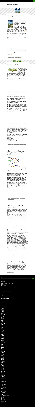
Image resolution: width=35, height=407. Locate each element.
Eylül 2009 (2, 359)
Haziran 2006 (3, 376)
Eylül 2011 (2, 340)
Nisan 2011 (2, 344)
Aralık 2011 (2, 338)
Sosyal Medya (3, 399)
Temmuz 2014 (3, 314)
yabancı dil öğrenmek (18, 57)
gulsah (2, 298)
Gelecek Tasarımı (3, 384)
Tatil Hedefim (12, 16)
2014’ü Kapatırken (3, 285)
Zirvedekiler (2, 402)
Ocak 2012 (2, 337)
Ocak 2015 (2, 310)
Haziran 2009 (3, 361)
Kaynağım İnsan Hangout (4, 388)
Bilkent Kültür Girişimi (11, 57)
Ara (1, 277)
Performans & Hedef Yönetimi (5, 395)
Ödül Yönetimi (3, 394)
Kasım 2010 (2, 348)
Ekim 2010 (2, 349)
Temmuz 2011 (3, 342)
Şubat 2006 (2, 378)
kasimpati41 (3, 305)
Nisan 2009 (2, 363)
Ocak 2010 (2, 356)
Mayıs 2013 (2, 325)
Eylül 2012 (2, 331)
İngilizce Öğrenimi (14, 64)
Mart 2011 (2, 345)
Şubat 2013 (2, 327)
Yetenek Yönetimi (3, 401)
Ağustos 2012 (3, 332)
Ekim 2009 (2, 358)
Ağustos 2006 (3, 375)
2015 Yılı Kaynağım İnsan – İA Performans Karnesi (7, 283)
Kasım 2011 (2, 339)
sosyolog (2, 291)
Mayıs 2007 (2, 373)
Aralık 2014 (2, 311)
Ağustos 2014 (3, 313)
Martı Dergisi (3, 392)
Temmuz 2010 (3, 351)
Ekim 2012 (2, 330)
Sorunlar (2, 398)
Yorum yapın (14, 207)
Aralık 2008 (2, 365)
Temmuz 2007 (3, 372)
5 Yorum (14, 154)
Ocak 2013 (2, 328)
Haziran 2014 (3, 315)
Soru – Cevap (3, 397)
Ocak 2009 (2, 364)
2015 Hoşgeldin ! (3, 284)
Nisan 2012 (2, 335)
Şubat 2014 (2, 318)
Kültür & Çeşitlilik (3, 391)
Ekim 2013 (2, 321)
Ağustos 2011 (3, 341)
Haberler (2, 385)
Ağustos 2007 (3, 371)
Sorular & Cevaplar (7, 291)
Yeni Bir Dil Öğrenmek (15, 205)
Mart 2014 (2, 317)
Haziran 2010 (3, 352)
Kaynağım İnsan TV (3, 389)
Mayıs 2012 (2, 334)
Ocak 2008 (2, 368)
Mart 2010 (2, 354)
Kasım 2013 (2, 320)
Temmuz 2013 (3, 323)
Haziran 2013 (3, 324)
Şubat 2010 (2, 355)
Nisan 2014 (2, 316)
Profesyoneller (3, 396)
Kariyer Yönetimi (3, 387)
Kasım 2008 (2, 366)
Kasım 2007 (2, 369)
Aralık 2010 (2, 347)
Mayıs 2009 (2, 362)
